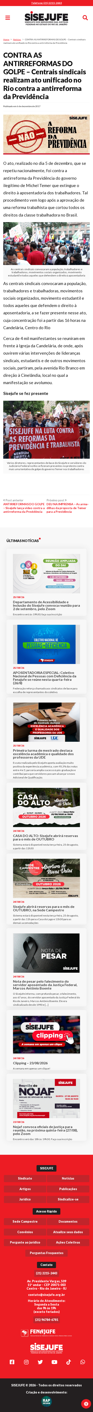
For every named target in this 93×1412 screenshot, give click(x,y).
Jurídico (25, 1199)
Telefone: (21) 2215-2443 (46, 3)
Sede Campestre (25, 1221)
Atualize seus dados (68, 1232)
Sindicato (25, 1178)
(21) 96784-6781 (46, 1320)
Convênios (25, 1232)
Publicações (68, 1189)
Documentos (68, 1221)
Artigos (25, 1189)
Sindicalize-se (68, 1199)
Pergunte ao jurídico (25, 1242)
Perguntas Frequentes (46, 1253)
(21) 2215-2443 (46, 1273)
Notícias (17, 39)
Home (6, 39)
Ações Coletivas (68, 1242)
